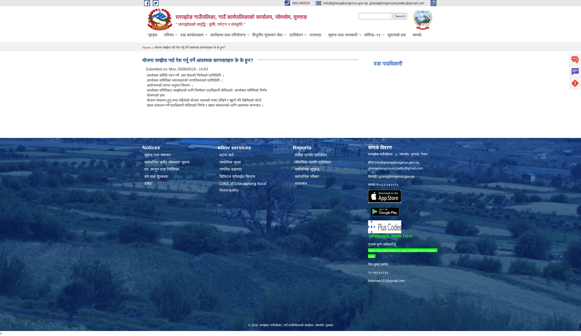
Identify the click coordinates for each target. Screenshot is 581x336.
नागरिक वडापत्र (230, 169)
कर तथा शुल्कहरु (156, 176)
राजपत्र (315, 35)
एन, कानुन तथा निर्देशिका (161, 169)
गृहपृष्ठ (152, 35)
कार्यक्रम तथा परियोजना (228, 35)
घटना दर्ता (226, 155)
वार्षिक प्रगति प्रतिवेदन (311, 155)
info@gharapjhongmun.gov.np (397, 162)
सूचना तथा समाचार (157, 155)
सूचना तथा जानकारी (342, 35)
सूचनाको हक (396, 35)
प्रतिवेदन (296, 35)
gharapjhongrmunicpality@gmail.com (395, 168)
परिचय (169, 35)
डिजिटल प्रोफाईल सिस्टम (237, 176)
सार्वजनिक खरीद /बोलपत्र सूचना (167, 162)
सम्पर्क (417, 35)
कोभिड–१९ (372, 35)
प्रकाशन (301, 184)
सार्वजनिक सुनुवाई (307, 169)
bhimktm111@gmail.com (386, 281)
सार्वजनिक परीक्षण (307, 176)
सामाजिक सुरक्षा (230, 162)
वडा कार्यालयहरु (192, 35)
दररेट (148, 184)
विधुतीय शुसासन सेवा (267, 35)
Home (146, 47)
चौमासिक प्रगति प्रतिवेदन (313, 162)
